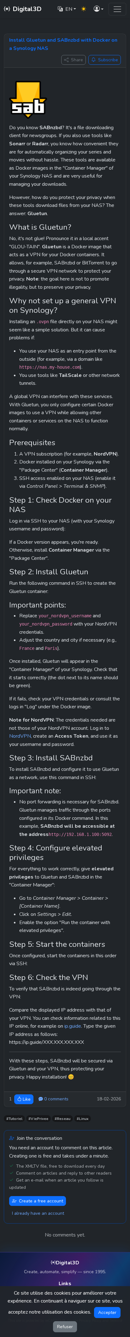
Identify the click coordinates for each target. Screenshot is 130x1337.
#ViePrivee (38, 1118)
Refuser (65, 1327)
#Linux (83, 1118)
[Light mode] (84, 9)
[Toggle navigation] (117, 9)
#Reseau (62, 1118)
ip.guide (72, 1026)
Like (27, 1099)
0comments (56, 1099)
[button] (98, 9)
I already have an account (38, 1213)
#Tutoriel (14, 1118)
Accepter (107, 1313)
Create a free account (41, 1201)
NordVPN (20, 736)
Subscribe (108, 60)
